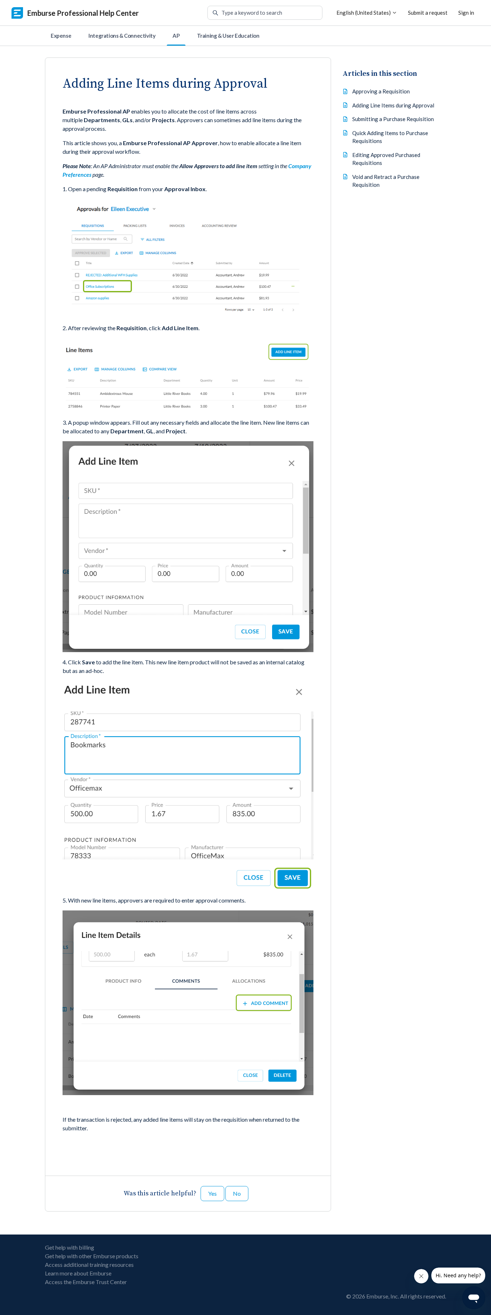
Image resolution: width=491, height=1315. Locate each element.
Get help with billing (69, 1247)
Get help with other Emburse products (91, 1255)
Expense (61, 35)
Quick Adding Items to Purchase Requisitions (390, 137)
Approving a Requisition (381, 91)
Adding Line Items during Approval (393, 105)
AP (176, 35)
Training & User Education (228, 35)
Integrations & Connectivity (121, 35)
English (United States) (364, 12)
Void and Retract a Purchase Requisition (385, 181)
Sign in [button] (466, 12)
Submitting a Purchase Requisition (393, 119)
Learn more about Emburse (78, 1273)
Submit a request (428, 12)
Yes (212, 1193)
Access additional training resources (89, 1264)
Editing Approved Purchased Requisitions (386, 159)
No (237, 1193)
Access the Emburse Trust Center (86, 1281)
